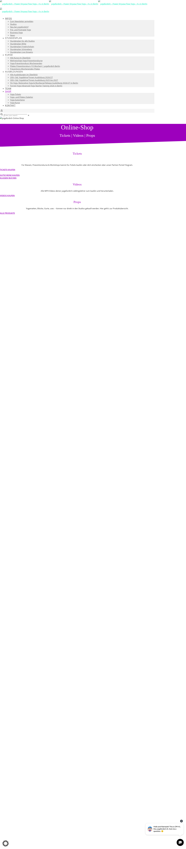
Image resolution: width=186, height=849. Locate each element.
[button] (5, 843)
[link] (28, 115)
